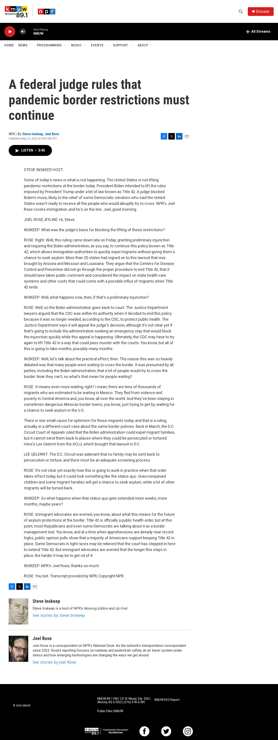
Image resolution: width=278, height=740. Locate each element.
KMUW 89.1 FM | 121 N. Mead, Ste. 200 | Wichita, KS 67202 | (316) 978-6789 (123, 700)
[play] (9, 31)
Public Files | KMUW (110, 711)
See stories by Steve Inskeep (59, 615)
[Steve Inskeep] (18, 611)
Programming (49, 45)
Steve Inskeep (32, 134)
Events (97, 45)
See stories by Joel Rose (54, 662)
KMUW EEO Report (167, 699)
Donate (262, 11)
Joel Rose (52, 134)
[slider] (29, 31)
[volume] (22, 32)
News (23, 45)
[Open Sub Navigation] (31, 45)
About (142, 45)
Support (120, 45)
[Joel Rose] (18, 649)
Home (9, 45)
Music (76, 45)
